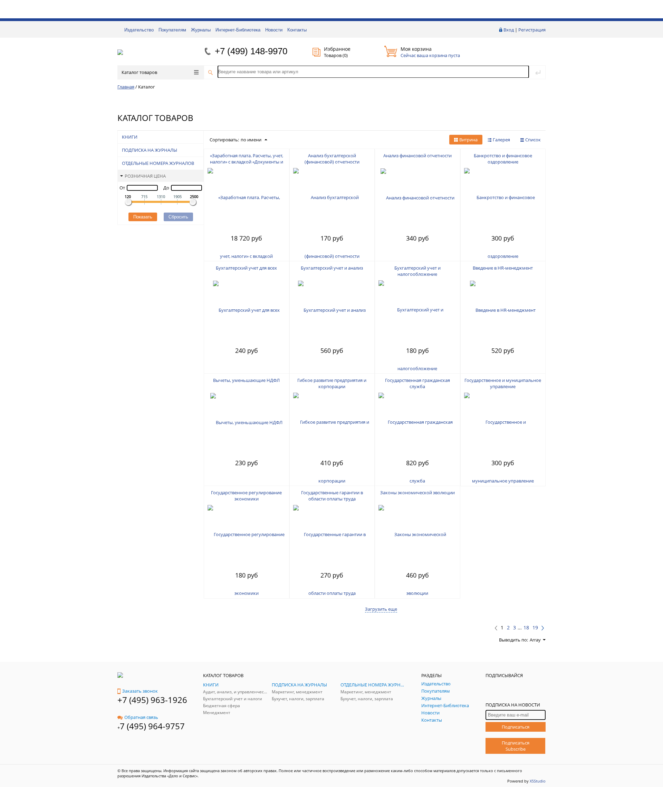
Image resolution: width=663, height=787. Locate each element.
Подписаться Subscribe (515, 746)
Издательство (139, 29)
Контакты (297, 29)
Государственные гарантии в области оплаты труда (332, 495)
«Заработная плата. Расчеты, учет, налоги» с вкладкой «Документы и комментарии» (246, 161)
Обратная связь (141, 717)
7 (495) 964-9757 (152, 726)
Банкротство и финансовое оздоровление (503, 158)
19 (535, 628)
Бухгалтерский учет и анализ (332, 268)
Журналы (201, 29)
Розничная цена (145, 176)
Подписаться (515, 727)
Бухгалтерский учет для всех (246, 268)
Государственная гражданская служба (417, 383)
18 (526, 628)
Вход (508, 30)
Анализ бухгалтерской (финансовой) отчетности (332, 158)
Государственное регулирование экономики (246, 495)
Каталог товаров (139, 72)
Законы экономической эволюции (417, 492)
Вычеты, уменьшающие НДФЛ (246, 380)
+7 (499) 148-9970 (251, 51)
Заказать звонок (140, 691)
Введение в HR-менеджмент (503, 268)
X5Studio (538, 781)
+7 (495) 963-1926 (152, 699)
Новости (273, 29)
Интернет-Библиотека (237, 29)
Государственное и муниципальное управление (502, 383)
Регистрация (532, 30)
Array (535, 640)
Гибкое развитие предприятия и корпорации (331, 383)
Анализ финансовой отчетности (417, 155)
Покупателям (172, 29)
